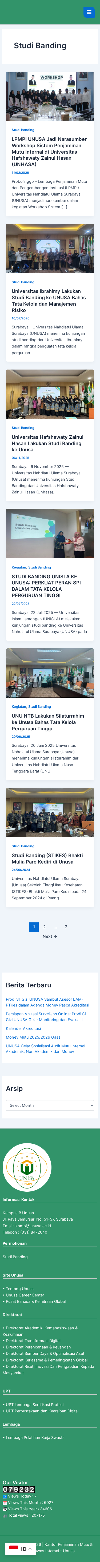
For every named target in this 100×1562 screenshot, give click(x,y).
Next (50, 936)
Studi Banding (23, 130)
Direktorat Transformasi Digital (33, 1340)
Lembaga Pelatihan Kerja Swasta (35, 1437)
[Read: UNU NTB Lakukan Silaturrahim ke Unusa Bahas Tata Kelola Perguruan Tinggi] (50, 672)
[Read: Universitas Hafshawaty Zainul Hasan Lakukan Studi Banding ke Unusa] (50, 393)
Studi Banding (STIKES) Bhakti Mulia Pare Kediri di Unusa (47, 858)
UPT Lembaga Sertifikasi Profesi (34, 1404)
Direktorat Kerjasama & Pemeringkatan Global (46, 1360)
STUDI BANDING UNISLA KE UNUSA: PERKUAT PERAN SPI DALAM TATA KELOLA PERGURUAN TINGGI (46, 586)
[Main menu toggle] (89, 12)
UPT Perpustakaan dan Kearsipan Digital (42, 1411)
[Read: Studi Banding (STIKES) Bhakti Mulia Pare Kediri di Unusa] (50, 812)
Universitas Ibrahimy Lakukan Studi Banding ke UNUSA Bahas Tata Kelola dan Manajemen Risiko (49, 300)
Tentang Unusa (20, 1288)
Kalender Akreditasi (23, 1028)
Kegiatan (19, 567)
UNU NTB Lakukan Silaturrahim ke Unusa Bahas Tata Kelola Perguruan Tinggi (48, 722)
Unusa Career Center (25, 1295)
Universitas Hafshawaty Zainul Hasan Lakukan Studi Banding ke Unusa (47, 443)
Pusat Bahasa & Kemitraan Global (36, 1301)
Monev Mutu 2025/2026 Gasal (33, 1037)
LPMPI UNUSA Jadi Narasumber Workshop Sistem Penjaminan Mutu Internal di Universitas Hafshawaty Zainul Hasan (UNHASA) (49, 151)
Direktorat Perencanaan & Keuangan (38, 1347)
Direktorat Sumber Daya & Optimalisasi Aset (45, 1353)
